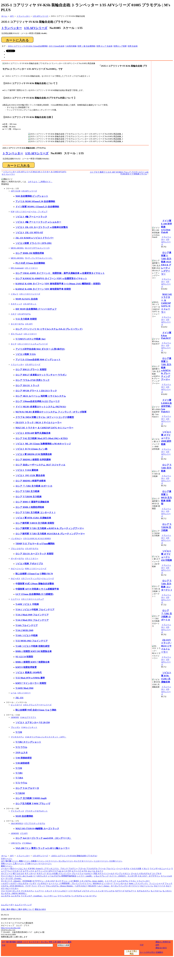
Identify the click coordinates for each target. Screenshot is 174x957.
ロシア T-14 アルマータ (27, 788)
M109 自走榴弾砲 (24, 816)
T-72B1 (19, 773)
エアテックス (28, 871)
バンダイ (32, 883)
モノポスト (167, 891)
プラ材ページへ (31, 864)
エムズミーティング (23, 905)
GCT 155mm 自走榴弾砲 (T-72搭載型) (34, 594)
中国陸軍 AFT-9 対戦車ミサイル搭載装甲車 (37, 589)
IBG (33, 869)
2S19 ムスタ (22, 752)
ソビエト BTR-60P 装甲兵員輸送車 (33, 433)
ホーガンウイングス (119, 886)
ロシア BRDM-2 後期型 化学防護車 (33, 459)
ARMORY (15, 717)
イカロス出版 (135, 869)
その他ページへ (115, 861)
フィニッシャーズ (156, 883)
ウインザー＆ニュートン (160, 869)
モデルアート (130, 891)
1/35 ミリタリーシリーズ (29, 294)
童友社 (76, 881)
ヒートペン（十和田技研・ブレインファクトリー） (70, 883)
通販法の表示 (40, 909)
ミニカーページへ (101, 861)
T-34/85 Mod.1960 (24, 688)
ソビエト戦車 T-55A (26, 354)
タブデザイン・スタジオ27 (43, 881)
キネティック (16, 304)
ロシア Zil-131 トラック (27, 385)
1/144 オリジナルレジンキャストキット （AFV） (45, 737)
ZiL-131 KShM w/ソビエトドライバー (35, 238)
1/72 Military (27, 843)
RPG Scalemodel (17, 268)
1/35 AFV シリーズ (29, 191)
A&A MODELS (17, 823)
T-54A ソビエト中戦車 (27, 635)
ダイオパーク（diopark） (11, 881)
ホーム (4, 856)
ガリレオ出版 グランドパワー (58, 873)
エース (64, 871)
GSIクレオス (41, 876)
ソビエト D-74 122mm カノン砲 (31, 449)
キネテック (41, 873)
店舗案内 (159, 952)
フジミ (34, 886)
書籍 (69, 942)
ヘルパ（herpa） (103, 886)
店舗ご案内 (5, 909)
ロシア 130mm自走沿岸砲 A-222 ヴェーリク (38, 401)
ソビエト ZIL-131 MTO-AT (29, 232)
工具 (55, 942)
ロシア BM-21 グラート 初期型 (31, 369)
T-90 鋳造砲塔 (22, 763)
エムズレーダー (7, 905)
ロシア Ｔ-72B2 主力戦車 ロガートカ (34, 486)
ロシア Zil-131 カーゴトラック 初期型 (35, 553)
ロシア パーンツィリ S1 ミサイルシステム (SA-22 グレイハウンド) (49, 329)
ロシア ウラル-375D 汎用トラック (33, 380)
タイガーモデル (17, 324)
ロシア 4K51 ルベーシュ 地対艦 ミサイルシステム (41, 396)
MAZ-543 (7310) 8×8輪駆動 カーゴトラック (37, 828)
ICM (12, 212)
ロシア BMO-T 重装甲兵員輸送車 (32, 502)
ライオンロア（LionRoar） (32, 896)
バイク (25, 942)
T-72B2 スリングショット (28, 742)
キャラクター (34, 942)
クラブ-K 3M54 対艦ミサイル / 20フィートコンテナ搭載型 (45, 417)
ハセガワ (5, 883)
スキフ (13, 314)
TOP (3, 945)
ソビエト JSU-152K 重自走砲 (30, 475)
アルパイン (111, 869)
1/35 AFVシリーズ (35, 27)
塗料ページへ (6, 864)
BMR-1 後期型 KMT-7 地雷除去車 (33, 662)
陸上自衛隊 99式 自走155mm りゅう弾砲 (36, 710)
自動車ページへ (37, 861)
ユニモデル (5, 896)
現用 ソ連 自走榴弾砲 (86, 46)
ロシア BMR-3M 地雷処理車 (30, 253)
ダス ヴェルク (17, 334)
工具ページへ (18, 864)
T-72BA (19, 778)
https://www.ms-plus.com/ (10, 928)
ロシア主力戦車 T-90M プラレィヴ (33, 803)
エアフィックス (41, 871)
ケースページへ (45, 864)
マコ (3, 891)
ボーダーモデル (17, 559)
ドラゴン (132, 881)
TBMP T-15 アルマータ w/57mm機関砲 (35, 543)
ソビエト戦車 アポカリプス (29, 563)
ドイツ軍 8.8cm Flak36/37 (166, 335)
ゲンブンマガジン (122, 873)
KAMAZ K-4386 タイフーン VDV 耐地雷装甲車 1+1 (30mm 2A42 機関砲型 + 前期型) (58, 283)
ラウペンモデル (64, 896)
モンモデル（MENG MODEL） (14, 893)
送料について (28, 909)
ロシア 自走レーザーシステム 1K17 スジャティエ (40, 465)
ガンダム (44, 942)
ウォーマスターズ (14, 871)
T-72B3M (20, 793)
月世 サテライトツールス (104, 873)
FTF (69, 871)
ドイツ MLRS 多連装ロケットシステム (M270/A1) (41, 406)
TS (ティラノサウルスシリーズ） (39, 258)
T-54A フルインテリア (27, 625)
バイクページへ (51, 861)
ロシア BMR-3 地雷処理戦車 (30, 507)
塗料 (50, 942)
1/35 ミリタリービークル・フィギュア (31, 212)
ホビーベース (159, 886)
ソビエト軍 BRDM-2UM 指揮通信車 (34, 454)
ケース (64, 942)
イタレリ (14, 294)
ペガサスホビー (81, 886)
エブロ (84, 871)
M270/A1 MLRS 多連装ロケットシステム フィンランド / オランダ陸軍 (51, 412)
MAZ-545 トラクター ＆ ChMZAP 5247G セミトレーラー (44, 427)
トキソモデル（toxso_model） (92, 881)
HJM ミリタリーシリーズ (35, 569)
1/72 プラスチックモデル (34, 823)
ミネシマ (48, 891)
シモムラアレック (101, 876)
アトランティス (17, 811)
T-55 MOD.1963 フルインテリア (32, 641)
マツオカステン (17, 737)
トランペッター (12, 153)
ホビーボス (15, 579)
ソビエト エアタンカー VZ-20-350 (33, 722)
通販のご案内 (16, 909)
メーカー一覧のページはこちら (14, 869)
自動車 (19, 942)
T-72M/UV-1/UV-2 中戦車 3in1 (31, 339)
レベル (13, 693)
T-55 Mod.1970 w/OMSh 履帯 (30, 678)
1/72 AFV (24, 833)
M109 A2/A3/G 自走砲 (27, 299)
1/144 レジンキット (29, 727)
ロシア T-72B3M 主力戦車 (29, 496)
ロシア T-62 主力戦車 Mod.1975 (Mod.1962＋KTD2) (42, 438)
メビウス (85, 891)
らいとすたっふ (50, 896)
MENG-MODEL (17, 248)
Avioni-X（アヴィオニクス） (48, 869)
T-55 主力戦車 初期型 (26, 319)
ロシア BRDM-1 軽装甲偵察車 (31, 481)
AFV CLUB (15, 191)
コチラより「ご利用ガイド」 (40, 182)
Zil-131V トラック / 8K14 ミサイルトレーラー (39, 422)
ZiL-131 (19, 697)
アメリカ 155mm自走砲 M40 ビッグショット (38, 359)
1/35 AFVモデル (24, 314)
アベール (102, 869)
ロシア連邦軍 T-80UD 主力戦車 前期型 (35, 523)
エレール (91, 871)
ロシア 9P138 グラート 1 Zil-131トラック (36, 390)
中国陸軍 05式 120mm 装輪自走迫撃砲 (35, 583)
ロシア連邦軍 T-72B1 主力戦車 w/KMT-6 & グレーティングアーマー (50, 528)
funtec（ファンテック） (139, 883)
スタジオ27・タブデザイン (148, 876)
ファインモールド (120, 883)
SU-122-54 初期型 (24, 656)
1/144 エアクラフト (28, 717)
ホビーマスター (11, 888)
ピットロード (16, 705)
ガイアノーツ (6, 873)
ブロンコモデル (17, 549)
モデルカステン (143, 891)
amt (59, 871)
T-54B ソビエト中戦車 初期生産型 (33, 646)
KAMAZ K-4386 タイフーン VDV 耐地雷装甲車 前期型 (43, 289)
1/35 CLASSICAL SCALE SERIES (37, 539)
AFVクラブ (53, 871)
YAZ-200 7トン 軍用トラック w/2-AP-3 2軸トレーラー (43, 848)
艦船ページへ (24, 861)
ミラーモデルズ (74, 891)
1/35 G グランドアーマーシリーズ (37, 705)
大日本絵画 (27, 881)
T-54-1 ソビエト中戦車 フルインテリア (35, 609)
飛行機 (9, 942)
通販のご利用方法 (163, 942)
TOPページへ (6, 859)
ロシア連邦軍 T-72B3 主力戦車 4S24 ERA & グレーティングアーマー (50, 533)
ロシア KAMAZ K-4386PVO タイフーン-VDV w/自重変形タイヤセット (51, 278)
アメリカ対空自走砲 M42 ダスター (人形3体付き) (40, 349)
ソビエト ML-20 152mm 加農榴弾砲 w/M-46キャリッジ (43, 443)
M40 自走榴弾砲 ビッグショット (32, 196)
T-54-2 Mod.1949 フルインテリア (32, 614)
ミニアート (15, 599)
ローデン (93, 896)
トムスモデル (122, 881)
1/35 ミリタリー (31, 268)
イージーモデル (122, 869)
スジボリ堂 (132, 876)
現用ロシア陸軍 (120, 46)
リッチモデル (77, 896)
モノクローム (156, 891)
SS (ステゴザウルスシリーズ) (37, 248)
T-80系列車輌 (70, 46)
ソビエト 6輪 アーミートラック (31, 216)
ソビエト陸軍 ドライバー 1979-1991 (34, 243)
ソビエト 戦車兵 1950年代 (29, 672)
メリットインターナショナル (102, 891)
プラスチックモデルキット (36, 811)
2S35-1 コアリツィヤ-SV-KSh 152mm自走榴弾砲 (28, 46)
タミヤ (13, 344)
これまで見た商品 (131, 952)
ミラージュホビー (60, 891)
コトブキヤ (156, 873)
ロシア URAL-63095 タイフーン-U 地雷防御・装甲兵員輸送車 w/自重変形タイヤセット (60, 273)
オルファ (99, 871)
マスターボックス (12, 891)
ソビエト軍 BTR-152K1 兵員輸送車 (33, 518)
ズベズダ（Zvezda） (13, 878)
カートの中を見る (147, 952)
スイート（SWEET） (118, 876)
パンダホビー (16, 539)
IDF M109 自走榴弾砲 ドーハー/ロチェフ (36, 309)
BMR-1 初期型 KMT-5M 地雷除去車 (34, 651)
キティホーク (30, 873)
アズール (82, 869)
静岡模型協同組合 (68, 876)
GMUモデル (16, 843)
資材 (59, 942)
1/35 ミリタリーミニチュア (32, 599)
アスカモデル (92, 869)
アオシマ (64, 869)
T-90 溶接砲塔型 (24, 758)
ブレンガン (15, 727)
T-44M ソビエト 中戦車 (27, 604)
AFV (12, 856)
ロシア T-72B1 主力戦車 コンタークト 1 (35, 512)
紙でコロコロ (18, 873)
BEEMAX (97, 883)
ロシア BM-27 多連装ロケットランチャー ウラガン (41, 375)
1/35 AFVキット (29, 304)
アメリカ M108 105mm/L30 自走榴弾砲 (35, 201)
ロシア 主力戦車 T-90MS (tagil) (31, 798)
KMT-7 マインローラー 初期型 (31, 683)
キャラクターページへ (83, 861)
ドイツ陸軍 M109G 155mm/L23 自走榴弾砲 (37, 206)
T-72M (19, 732)
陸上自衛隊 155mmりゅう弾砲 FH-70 (34, 573)
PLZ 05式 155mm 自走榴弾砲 (30, 263)
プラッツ (41, 886)
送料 (157, 945)
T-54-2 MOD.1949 (24, 630)
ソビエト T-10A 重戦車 (27, 470)
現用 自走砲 (133, 46)
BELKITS (92, 886)
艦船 (14, 942)
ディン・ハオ (67, 881)
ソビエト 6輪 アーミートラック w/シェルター (38, 222)
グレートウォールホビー (82, 873)
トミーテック (110, 881)
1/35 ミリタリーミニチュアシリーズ (32, 344)
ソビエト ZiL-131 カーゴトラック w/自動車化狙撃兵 (42, 227)
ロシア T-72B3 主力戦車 (28, 491)
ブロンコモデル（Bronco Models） (59, 886)
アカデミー (73, 869)
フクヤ (28, 886)
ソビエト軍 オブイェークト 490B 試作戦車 (166, 438)
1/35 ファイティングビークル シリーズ (37, 579)
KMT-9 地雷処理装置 (26, 667)
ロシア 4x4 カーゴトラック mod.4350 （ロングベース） (44, 838)
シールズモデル (54, 876)
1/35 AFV (29, 324)
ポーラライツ (134, 886)
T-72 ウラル (21, 747)
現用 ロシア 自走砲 (104, 46)
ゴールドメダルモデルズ (141, 873)
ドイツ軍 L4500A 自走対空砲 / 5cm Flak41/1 (166, 406)
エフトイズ (76, 871)
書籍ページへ (6, 866)
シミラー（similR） (85, 876)
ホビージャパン (17, 569)
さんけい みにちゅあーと (25, 876)
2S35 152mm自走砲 (56, 46)
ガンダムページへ (66, 861)
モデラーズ (120, 891)
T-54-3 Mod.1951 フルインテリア (32, 620)
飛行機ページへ (12, 861)
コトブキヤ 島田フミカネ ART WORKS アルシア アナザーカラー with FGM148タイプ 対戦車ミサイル (119, 173)
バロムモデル (22, 883)
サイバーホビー (7, 876)
